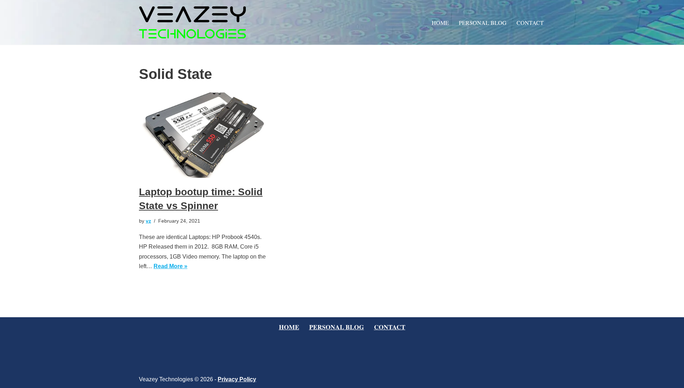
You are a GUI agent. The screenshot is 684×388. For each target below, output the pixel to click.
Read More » (170, 266)
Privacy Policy (237, 379)
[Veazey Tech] (192, 22)
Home (440, 22)
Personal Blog (483, 22)
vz (148, 221)
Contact (530, 22)
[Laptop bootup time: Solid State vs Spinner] (203, 135)
